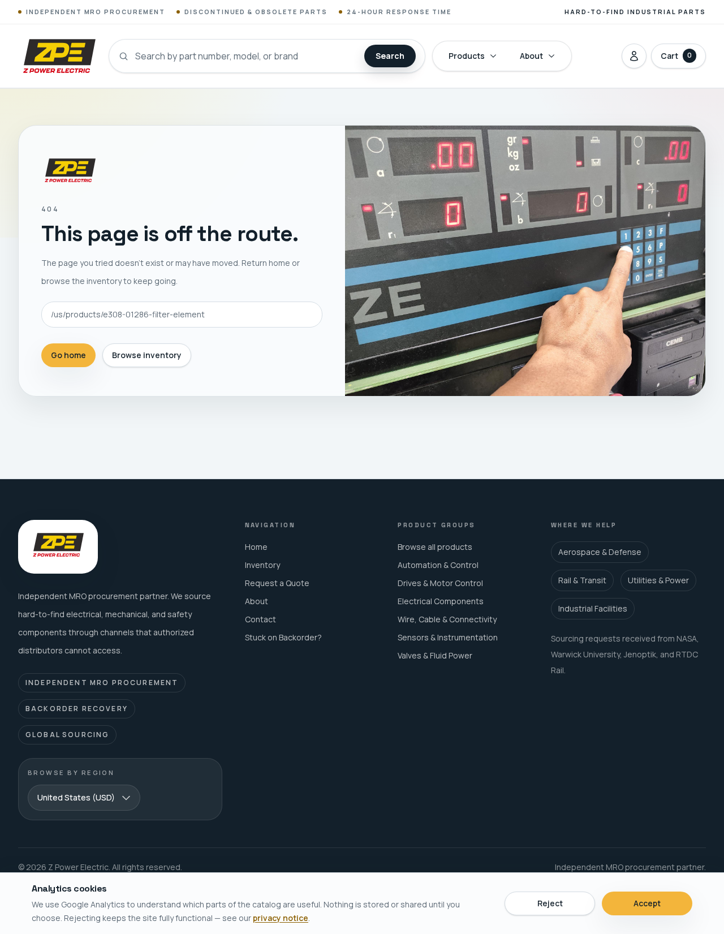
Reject (550, 903)
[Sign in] (634, 56)
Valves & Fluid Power (435, 655)
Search (390, 55)
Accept (647, 903)
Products (467, 55)
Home (256, 546)
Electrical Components (441, 601)
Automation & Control (438, 564)
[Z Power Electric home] (59, 56)
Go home (68, 355)
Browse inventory (147, 355)
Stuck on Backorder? (283, 637)
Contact (260, 619)
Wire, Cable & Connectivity (447, 619)
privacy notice (280, 918)
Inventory (262, 564)
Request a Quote (277, 583)
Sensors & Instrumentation (448, 637)
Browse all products (435, 546)
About (531, 55)
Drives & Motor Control (440, 583)
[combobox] (84, 798)
